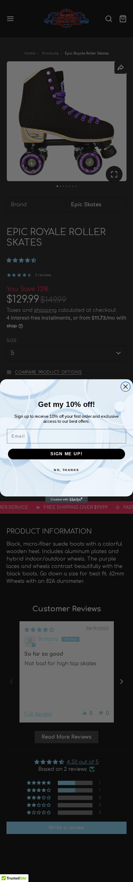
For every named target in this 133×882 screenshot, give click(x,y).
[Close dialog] (125, 386)
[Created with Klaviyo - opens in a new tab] (66, 499)
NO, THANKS (66, 470)
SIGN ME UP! (66, 454)
